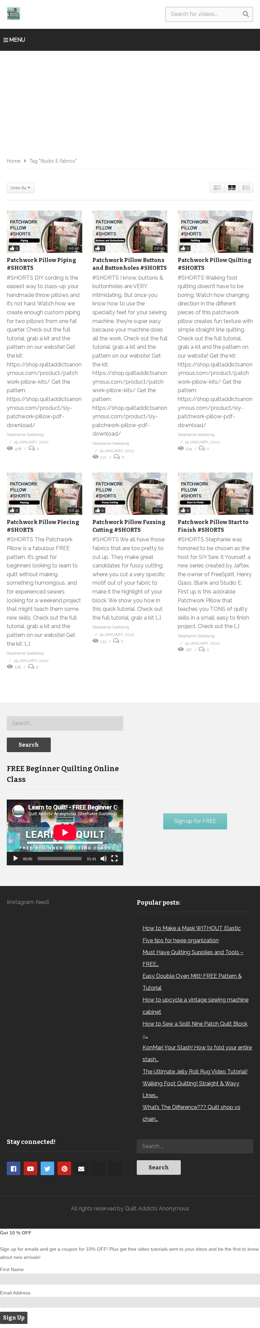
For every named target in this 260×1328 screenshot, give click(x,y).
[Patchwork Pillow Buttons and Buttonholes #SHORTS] (130, 231)
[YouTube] (30, 1168)
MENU (17, 40)
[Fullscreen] (114, 858)
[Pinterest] (64, 1168)
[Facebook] (13, 1168)
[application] (65, 832)
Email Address (15, 1292)
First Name (12, 1269)
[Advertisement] (130, 101)
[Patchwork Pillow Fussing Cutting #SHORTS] (130, 493)
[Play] (15, 858)
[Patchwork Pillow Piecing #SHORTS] (44, 493)
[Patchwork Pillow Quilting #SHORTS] (215, 231)
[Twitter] (47, 1168)
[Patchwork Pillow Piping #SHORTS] (44, 231)
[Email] (81, 1168)
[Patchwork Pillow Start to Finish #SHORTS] (215, 493)
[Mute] (103, 858)
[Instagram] (98, 1168)
